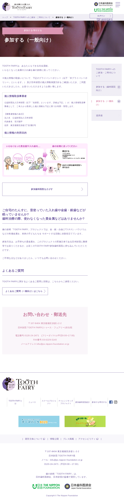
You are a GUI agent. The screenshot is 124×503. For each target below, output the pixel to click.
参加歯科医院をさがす (42, 189)
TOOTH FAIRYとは (15, 402)
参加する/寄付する (99, 402)
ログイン (101, 16)
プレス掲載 (68, 439)
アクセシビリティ (87, 439)
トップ (5, 17)
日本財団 (57, 477)
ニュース (32, 402)
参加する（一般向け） (104, 103)
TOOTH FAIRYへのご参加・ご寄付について (31, 17)
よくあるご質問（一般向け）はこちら (23, 291)
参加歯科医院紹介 (82, 402)
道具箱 (99, 115)
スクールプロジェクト (49, 402)
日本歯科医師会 (43, 477)
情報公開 (54, 439)
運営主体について (33, 439)
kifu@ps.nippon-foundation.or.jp (53, 344)
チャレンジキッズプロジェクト (66, 402)
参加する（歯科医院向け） (106, 88)
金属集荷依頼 (107, 21)
